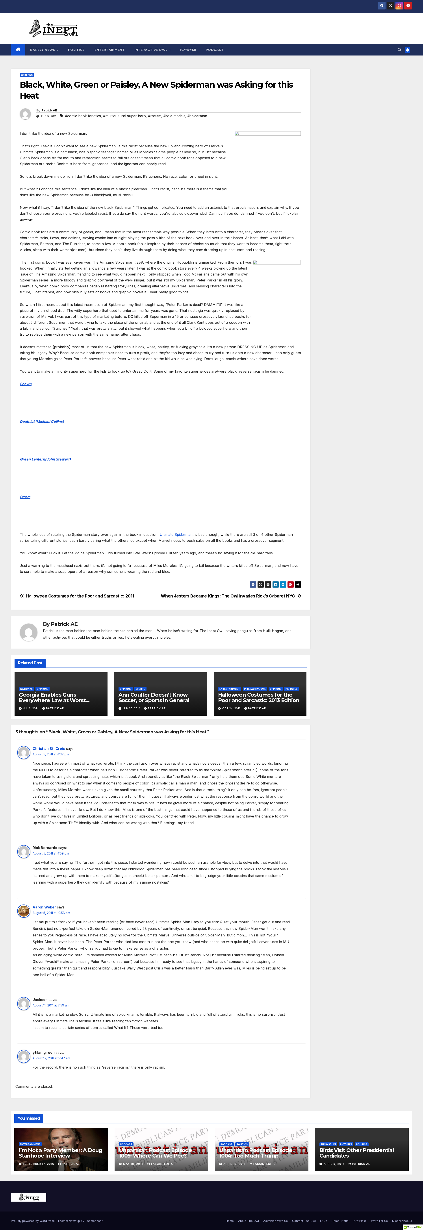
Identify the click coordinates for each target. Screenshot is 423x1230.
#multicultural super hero (124, 116)
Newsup (74, 1221)
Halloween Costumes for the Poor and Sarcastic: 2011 (80, 596)
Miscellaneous (402, 1221)
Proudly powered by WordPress (33, 1221)
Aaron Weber (44, 907)
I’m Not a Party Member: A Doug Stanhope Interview (60, 1153)
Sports (140, 689)
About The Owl (248, 1221)
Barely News (43, 50)
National (26, 689)
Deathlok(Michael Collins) (42, 421)
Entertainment (110, 50)
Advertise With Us (275, 1221)
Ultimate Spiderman (176, 534)
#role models (174, 116)
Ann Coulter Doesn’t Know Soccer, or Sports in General (154, 697)
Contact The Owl (304, 1221)
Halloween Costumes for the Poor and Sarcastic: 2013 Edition (258, 697)
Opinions (27, 75)
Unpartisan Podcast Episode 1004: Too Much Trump (255, 1153)
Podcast (215, 50)
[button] (399, 50)
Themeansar (93, 1221)
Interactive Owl (151, 50)
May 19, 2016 (133, 1163)
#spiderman (197, 116)
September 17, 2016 (39, 1163)
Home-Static (340, 1221)
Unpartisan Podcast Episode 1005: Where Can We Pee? (155, 1153)
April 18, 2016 (235, 1163)
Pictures (291, 689)
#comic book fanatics (83, 116)
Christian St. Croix (49, 748)
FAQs (323, 1221)
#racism (154, 116)
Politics (76, 50)
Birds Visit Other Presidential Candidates (356, 1153)
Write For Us (379, 1221)
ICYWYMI (188, 50)
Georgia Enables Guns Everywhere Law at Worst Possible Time (52, 700)
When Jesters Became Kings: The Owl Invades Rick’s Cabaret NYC (228, 596)
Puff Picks (360, 1221)
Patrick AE (49, 110)
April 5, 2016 (334, 1163)
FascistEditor (163, 1163)
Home (230, 1221)
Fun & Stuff (328, 1144)
